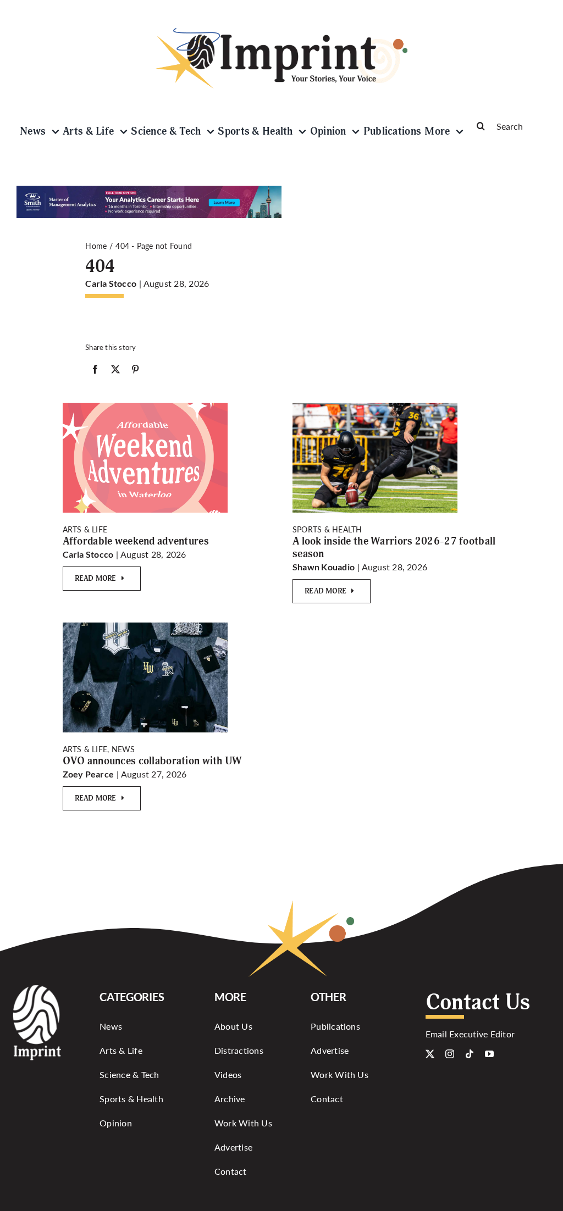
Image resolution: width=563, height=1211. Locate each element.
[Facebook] (95, 371)
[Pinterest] (135, 371)
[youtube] (489, 1053)
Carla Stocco (110, 283)
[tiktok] (469, 1053)
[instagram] (449, 1053)
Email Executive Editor (470, 1033)
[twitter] (430, 1053)
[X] (115, 371)
